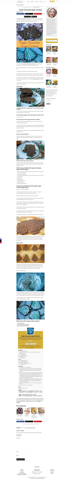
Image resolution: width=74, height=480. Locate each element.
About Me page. (49, 34)
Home (17, 4)
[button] (29, 341)
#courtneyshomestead (38, 395)
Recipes (32, 1)
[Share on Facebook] (1, 239)
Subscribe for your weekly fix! (50, 98)
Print (27, 343)
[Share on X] (1, 241)
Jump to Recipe (27, 16)
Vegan (36, 1)
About (28, 1)
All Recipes (21, 4)
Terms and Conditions (21, 473)
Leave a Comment (36, 7)
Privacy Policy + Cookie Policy (22, 474)
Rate (34, 343)
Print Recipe (34, 16)
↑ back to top (37, 466)
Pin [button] (30, 343)
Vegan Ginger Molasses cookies (23, 325)
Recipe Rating (18, 434)
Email (17, 455)
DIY (44, 1)
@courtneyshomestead (28, 395)
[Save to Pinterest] (1, 242)
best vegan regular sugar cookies (28, 63)
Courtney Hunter (31, 347)
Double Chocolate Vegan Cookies (23, 324)
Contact (40, 1)
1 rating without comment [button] (30, 427)
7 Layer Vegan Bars (20, 323)
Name (17, 451)
